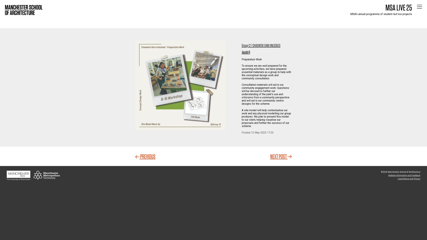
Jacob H (246, 52)
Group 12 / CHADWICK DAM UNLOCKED (261, 45)
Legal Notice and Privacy (409, 179)
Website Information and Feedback (404, 175)
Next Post (279, 156)
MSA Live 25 (398, 7)
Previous (147, 156)
